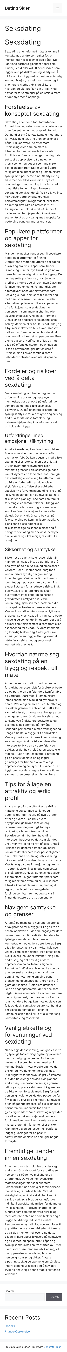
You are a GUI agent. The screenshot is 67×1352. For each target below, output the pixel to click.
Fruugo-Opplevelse (17, 1331)
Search (9, 1291)
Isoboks (10, 1326)
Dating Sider (17, 8)
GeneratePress (52, 1346)
